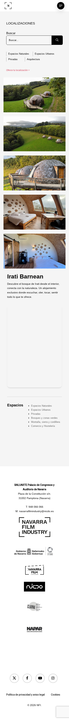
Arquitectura (33, 59)
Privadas (13, 59)
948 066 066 (36, 506)
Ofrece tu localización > (18, 70)
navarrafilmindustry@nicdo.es (36, 511)
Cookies (55, 695)
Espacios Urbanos (44, 53)
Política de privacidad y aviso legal (25, 695)
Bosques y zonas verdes (44, 418)
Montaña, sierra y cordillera (45, 422)
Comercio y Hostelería (43, 426)
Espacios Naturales (18, 53)
